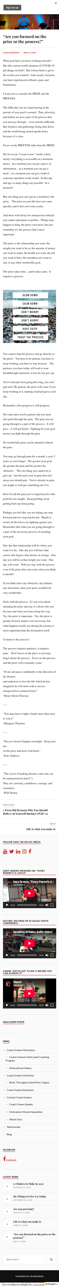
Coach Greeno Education (20, 1089)
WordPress (36, 1276)
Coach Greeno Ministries (20, 1075)
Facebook (11, 1159)
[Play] (7, 905)
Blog (9, 1134)
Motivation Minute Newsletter (26, 1111)
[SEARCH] (51, 1259)
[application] (29, 893)
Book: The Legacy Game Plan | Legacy (29, 1082)
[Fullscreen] (51, 905)
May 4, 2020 (30, 52)
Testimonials (13, 1126)
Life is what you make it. (41, 829)
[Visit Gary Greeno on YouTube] (5, 852)
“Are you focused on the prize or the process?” (24, 39)
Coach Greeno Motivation (21, 1050)
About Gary (15, 1119)
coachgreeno (11, 52)
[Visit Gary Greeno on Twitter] (11, 852)
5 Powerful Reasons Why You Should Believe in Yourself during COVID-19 (25, 811)
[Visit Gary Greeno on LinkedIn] (18, 852)
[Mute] (46, 905)
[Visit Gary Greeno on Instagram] (24, 852)
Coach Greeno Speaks (21, 1104)
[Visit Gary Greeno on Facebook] (29, 852)
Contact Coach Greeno (19, 1097)
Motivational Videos (20, 1067)
